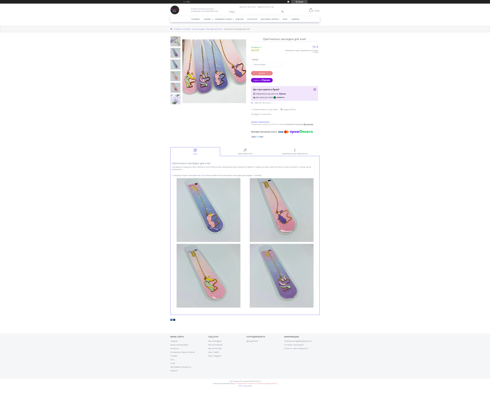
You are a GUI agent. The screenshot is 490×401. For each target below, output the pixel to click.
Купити (262, 73)
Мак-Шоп (201, 175)
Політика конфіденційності (267, 383)
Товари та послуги (182, 29)
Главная (173, 341)
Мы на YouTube (215, 348)
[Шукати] (282, 12)
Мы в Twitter (213, 352)
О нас (172, 363)
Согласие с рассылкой (293, 345)
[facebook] (171, 320)
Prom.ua (258, 381)
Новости (174, 370)
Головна (195, 19)
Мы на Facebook (215, 345)
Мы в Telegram (214, 356)
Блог (285, 19)
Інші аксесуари (198, 29)
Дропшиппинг (252, 341)
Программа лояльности (180, 367)
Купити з (257, 80)
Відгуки (239, 19)
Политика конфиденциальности (298, 341)
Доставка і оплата (270, 19)
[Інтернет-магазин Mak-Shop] (174, 9)
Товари (207, 19)
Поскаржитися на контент (245, 383)
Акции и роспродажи (179, 345)
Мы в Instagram (215, 341)
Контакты (174, 348)
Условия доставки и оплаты (182, 352)
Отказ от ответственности (296, 348)
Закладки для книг (214, 29)
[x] (174, 320)
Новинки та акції (223, 19)
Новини (295, 19)
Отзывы (173, 356)
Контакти (252, 19)
